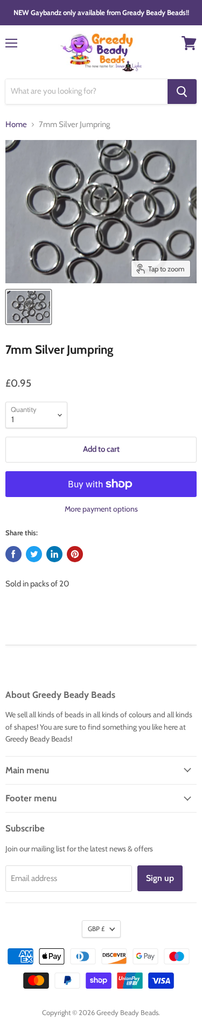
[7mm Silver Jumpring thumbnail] (28, 307)
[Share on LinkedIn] (54, 554)
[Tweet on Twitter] (34, 554)
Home (16, 124)
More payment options (101, 509)
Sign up (160, 878)
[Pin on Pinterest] (75, 554)
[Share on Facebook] (13, 554)
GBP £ (96, 929)
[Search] (182, 91)
